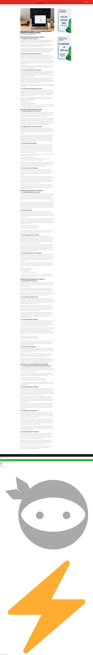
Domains (50, 2)
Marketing (63, 2)
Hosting (54, 2)
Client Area (86, 2)
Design (58, 2)
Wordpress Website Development (30, 34)
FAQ (72, 2)
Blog (68, 2)
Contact (75, 2)
